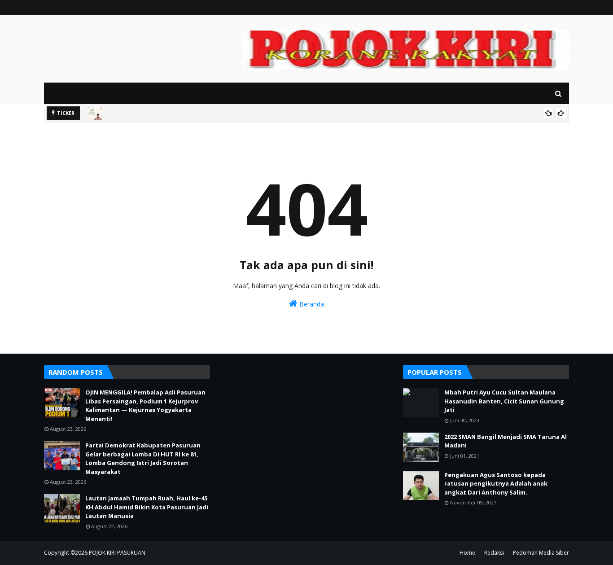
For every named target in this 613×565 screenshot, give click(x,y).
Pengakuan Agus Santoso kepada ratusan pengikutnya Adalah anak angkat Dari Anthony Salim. (495, 483)
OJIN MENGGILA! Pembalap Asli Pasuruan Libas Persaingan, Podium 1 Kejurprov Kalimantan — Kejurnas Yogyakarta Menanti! (145, 405)
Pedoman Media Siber (541, 552)
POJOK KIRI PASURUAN (117, 552)
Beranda (311, 304)
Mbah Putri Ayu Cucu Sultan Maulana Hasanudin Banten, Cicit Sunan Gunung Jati (504, 401)
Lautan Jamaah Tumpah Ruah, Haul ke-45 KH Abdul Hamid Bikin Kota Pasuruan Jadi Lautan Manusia (146, 507)
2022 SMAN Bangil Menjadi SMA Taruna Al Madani (505, 441)
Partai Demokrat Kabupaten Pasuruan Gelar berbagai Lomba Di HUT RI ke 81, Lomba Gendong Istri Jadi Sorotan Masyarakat (143, 458)
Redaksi (494, 552)
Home (467, 552)
